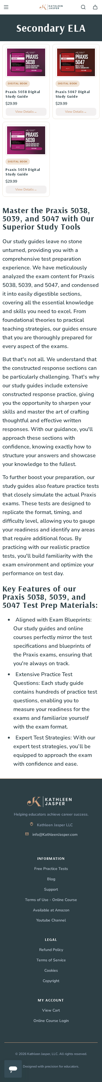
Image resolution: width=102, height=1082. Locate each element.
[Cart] (95, 7)
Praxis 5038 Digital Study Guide (22, 94)
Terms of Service (51, 960)
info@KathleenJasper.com (55, 834)
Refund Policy (51, 949)
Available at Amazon (51, 910)
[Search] (83, 7)
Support (51, 889)
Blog (51, 879)
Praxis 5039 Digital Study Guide (22, 172)
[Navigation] (6, 7)
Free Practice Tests (51, 868)
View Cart (51, 1010)
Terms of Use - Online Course (51, 899)
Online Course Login (51, 1020)
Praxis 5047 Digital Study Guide (72, 94)
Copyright (51, 980)
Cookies (51, 970)
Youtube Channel (51, 920)
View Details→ (26, 111)
